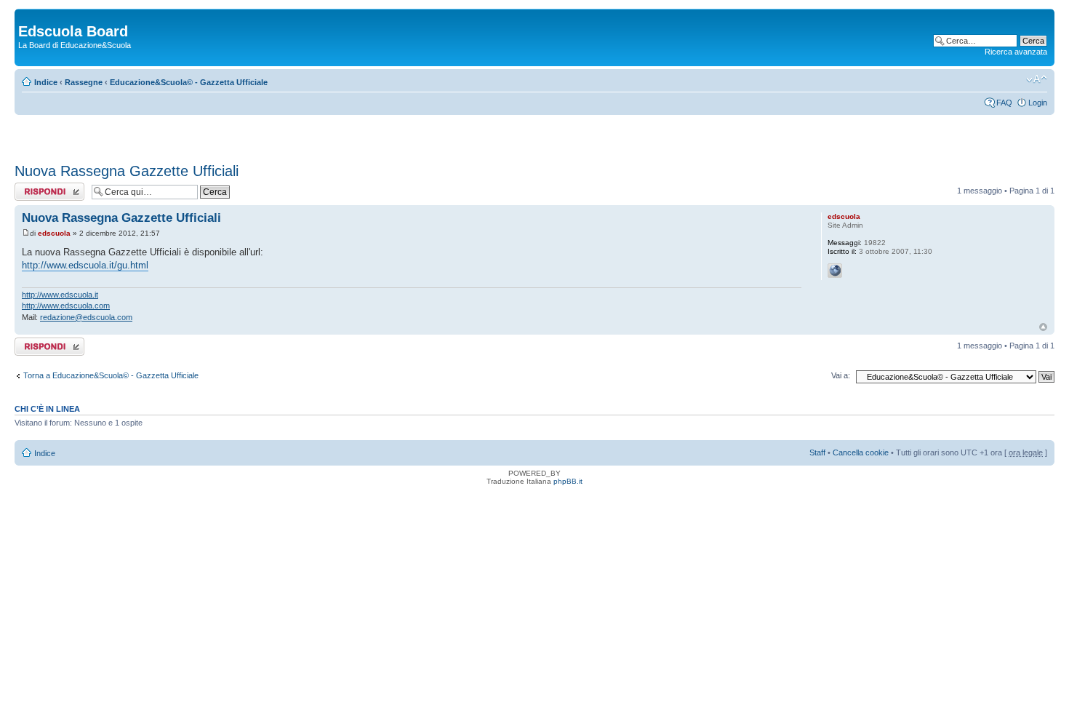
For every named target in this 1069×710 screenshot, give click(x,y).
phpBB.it (567, 481)
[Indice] (26, 16)
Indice (45, 82)
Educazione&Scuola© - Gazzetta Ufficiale (189, 82)
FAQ (1004, 102)
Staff (817, 452)
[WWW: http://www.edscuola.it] (835, 270)
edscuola (54, 233)
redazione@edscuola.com (86, 317)
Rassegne (84, 82)
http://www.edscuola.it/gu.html (85, 265)
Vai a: (840, 375)
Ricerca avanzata (1016, 51)
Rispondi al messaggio (34, 191)
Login (1037, 102)
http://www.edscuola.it (60, 294)
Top (1043, 327)
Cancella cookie (861, 452)
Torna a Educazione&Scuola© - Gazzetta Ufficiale (111, 375)
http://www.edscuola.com (66, 305)
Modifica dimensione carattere (1036, 79)
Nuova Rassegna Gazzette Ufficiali (127, 171)
